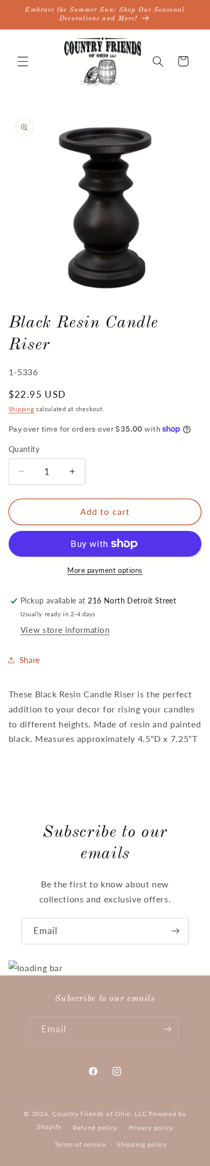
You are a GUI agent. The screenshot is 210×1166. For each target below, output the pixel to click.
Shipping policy (142, 1144)
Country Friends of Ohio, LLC (99, 1113)
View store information (65, 630)
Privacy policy (151, 1127)
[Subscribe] (175, 931)
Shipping (21, 409)
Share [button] (29, 660)
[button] (22, 61)
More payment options (105, 570)
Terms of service (80, 1144)
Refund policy (95, 1127)
